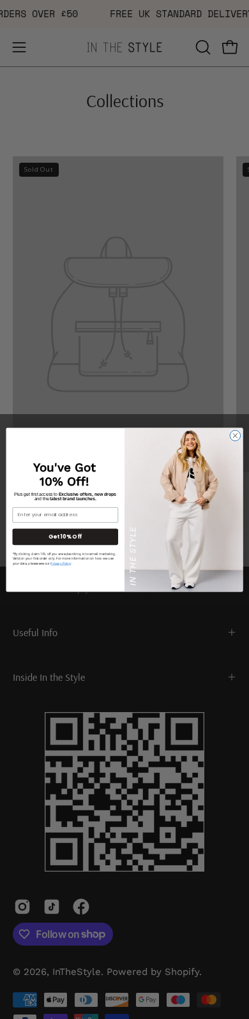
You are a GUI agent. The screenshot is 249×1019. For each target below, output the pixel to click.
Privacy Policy (60, 563)
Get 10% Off (65, 536)
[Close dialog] (235, 435)
